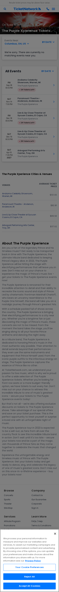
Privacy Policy (33, 560)
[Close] (55, 533)
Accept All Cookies (29, 585)
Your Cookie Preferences (29, 567)
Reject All (29, 576)
